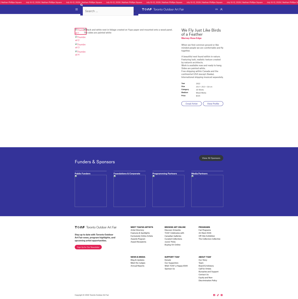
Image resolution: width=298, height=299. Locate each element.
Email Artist (192, 103)
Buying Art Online (172, 244)
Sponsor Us (170, 268)
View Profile (213, 103)
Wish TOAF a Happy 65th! (176, 266)
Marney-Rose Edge (191, 38)
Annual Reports (137, 266)
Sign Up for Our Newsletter (88, 247)
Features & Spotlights (140, 233)
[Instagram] (221, 295)
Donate (168, 260)
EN (216, 9)
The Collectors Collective (209, 239)
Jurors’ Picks (170, 242)
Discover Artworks (173, 230)
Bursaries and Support (208, 271)
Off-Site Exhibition (207, 236)
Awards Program (138, 239)
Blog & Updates (137, 260)
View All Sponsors (211, 158)
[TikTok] (218, 295)
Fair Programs (205, 230)
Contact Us (204, 274)
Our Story (203, 260)
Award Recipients (138, 242)
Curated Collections (173, 239)
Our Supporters (171, 263)
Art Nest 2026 (205, 233)
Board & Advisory (206, 266)
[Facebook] (214, 295)
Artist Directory (137, 230)
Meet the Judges (138, 263)
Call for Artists (205, 268)
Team (201, 263)
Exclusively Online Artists (142, 236)
